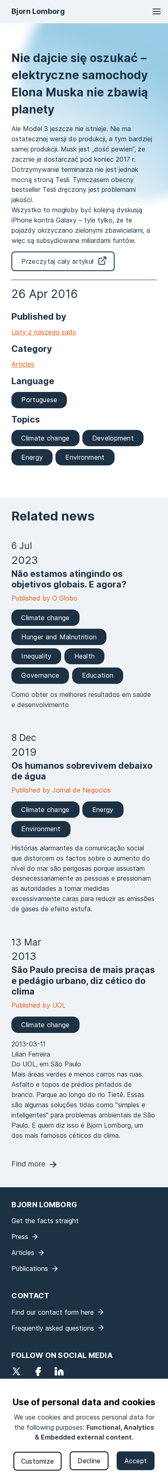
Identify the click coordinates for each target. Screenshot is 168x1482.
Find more (28, 1163)
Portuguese (39, 400)
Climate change (45, 438)
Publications (29, 1268)
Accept (135, 1461)
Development (113, 438)
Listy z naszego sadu (43, 332)
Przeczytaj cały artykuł (57, 261)
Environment (84, 457)
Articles (22, 364)
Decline (88, 1461)
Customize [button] (37, 1461)
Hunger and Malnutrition (59, 637)
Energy (32, 457)
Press (19, 1237)
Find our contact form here (52, 1312)
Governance (40, 675)
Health (84, 656)
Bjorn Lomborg (38, 11)
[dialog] (84, 1430)
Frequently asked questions (52, 1328)
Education (98, 675)
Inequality (36, 656)
